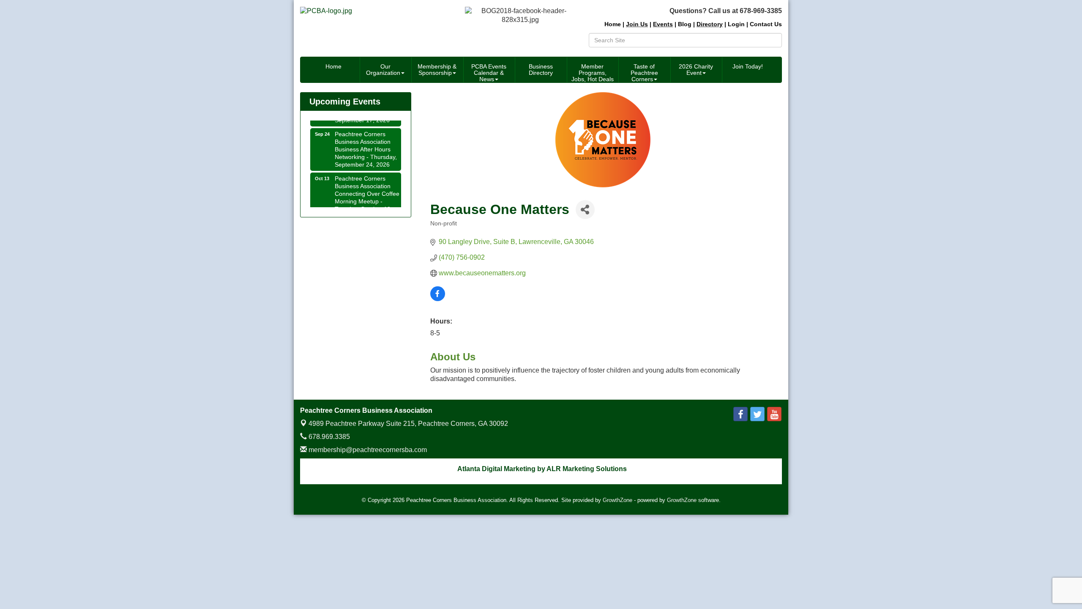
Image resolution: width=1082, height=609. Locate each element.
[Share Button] (585, 209)
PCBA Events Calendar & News (488, 72)
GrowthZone (617, 500)
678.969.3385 (328, 436)
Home (333, 66)
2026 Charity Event (696, 69)
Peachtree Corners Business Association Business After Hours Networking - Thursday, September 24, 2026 (366, 144)
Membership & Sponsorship (437, 69)
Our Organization (383, 69)
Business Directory (541, 69)
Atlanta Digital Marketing (496, 468)
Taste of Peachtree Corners (644, 72)
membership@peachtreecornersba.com (367, 449)
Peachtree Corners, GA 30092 (408, 423)
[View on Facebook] (437, 298)
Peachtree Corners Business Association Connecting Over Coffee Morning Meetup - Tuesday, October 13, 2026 (367, 192)
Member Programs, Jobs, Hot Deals (592, 72)
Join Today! (747, 66)
